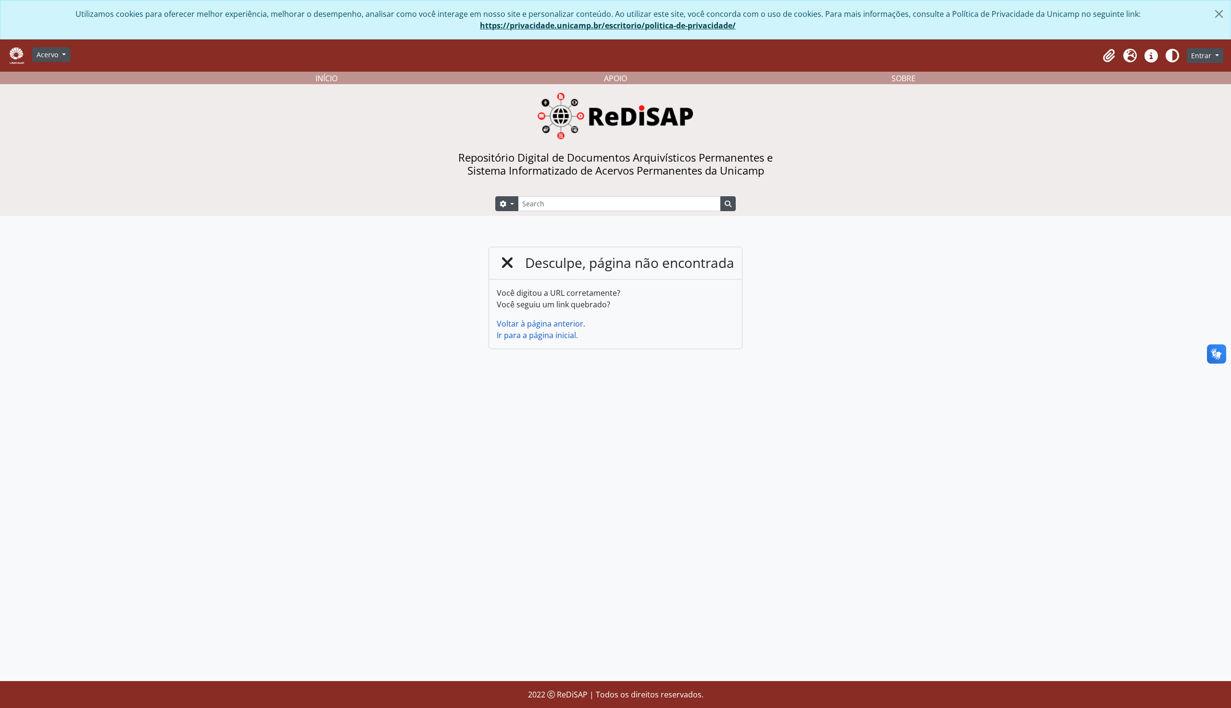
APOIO (615, 78)
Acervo (48, 54)
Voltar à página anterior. (541, 323)
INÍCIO (326, 78)
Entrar (1202, 55)
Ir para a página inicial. (537, 335)
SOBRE (904, 78)
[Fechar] (1219, 13)
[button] (1108, 55)
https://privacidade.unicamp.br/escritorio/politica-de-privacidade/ (608, 25)
